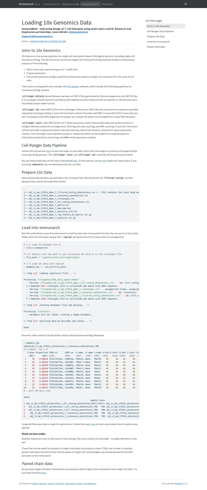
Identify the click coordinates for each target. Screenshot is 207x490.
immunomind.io (78, 32)
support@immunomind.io (37, 36)
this (104, 160)
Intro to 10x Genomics (158, 26)
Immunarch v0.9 (89, 4)
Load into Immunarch (158, 41)
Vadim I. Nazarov (39, 483)
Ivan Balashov (90, 483)
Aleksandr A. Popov (74, 483)
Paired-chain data (156, 46)
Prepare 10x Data (156, 36)
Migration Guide (70, 4)
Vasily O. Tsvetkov (56, 483)
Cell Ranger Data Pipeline (160, 31)
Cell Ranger (73, 86)
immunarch (26, 4)
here (49, 150)
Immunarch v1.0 (51, 4)
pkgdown (179, 483)
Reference (107, 4)
